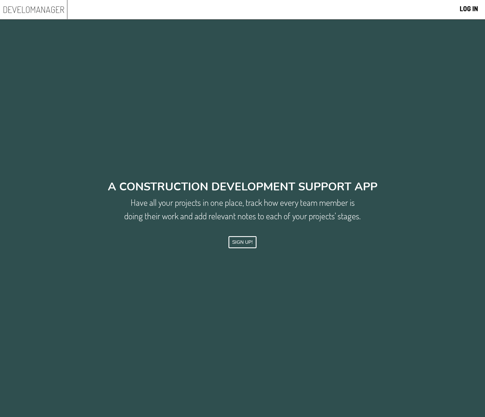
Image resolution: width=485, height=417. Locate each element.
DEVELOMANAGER (33, 9)
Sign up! (242, 242)
